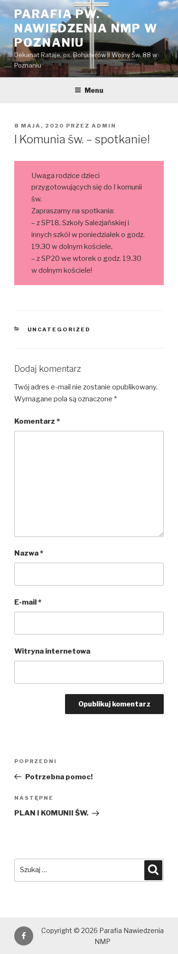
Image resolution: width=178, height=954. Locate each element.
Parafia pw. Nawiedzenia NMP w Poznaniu (86, 28)
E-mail (27, 602)
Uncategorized (59, 329)
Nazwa (28, 553)
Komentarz (37, 421)
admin (104, 125)
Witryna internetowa (52, 651)
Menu (93, 90)
